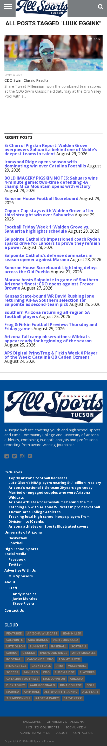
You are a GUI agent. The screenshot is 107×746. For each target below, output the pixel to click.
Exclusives (13, 472)
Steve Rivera (23, 603)
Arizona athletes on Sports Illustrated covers (48, 526)
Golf (90, 685)
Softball (78, 646)
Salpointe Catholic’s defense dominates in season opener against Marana (48, 257)
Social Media (15, 553)
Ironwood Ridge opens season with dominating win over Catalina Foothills (45, 164)
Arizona (76, 679)
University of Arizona (23, 532)
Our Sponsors (21, 576)
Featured (14, 633)
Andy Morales (24, 594)
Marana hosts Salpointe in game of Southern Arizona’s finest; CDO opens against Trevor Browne (51, 284)
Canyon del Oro (40, 659)
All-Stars (90, 691)
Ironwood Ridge (53, 653)
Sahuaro (30, 672)
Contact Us (14, 610)
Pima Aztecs (16, 666)
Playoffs (87, 672)
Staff (13, 588)
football (14, 659)
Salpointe (14, 640)
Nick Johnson (54, 679)
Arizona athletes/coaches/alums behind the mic (50, 502)
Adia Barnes (38, 640)
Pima (59, 666)
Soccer (12, 672)
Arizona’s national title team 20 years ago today (50, 487)
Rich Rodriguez (65, 640)
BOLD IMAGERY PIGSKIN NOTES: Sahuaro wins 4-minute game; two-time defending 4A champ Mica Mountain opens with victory (51, 182)
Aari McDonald (42, 685)
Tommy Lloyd (69, 659)
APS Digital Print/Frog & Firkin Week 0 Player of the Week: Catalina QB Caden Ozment (50, 355)
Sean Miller (71, 633)
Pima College (71, 685)
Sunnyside (38, 646)
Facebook (17, 559)
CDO (46, 672)
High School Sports (21, 548)
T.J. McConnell (18, 698)
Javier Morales (25, 598)
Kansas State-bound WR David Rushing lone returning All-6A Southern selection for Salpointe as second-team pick (49, 300)
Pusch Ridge (65, 672)
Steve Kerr (73, 698)
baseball (58, 646)
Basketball (18, 538)
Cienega (28, 653)
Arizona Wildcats (42, 633)
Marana (12, 691)
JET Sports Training (60, 691)
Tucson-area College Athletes (35, 511)
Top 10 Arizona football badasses (38, 478)
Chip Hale (31, 691)
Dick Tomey (15, 685)
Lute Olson (15, 646)
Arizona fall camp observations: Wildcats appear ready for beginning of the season (48, 339)
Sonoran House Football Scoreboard (41, 198)
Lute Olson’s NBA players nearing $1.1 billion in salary (55, 482)
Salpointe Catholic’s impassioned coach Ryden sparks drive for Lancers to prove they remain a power (52, 243)
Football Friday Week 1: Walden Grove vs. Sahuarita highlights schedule (46, 229)
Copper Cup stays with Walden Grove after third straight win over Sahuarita (49, 213)
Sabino (11, 653)
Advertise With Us (20, 570)
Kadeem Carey (47, 698)
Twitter (15, 564)
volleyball (77, 666)
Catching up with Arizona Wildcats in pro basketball (54, 507)
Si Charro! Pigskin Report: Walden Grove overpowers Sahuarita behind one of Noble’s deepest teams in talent (50, 150)
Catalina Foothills (22, 679)
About (10, 582)
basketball (41, 666)
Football (16, 543)
